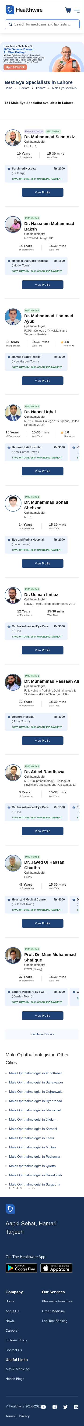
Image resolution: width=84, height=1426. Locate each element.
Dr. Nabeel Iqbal (40, 412)
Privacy (24, 1416)
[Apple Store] (56, 1268)
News (10, 1321)
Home (8, 88)
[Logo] (10, 1209)
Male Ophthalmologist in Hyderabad (35, 1101)
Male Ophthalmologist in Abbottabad (36, 1073)
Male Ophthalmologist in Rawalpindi (35, 1175)
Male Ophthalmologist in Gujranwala (36, 1091)
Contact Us (14, 1350)
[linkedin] (76, 1407)
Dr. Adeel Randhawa (44, 771)
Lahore (40, 88)
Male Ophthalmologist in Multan (32, 1147)
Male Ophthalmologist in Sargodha (34, 1184)
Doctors (24, 88)
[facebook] (54, 1407)
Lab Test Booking (54, 1321)
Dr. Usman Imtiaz (41, 594)
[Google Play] (21, 1268)
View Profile (42, 192)
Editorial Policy (16, 1340)
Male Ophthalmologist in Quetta (32, 1166)
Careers (12, 1330)
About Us (12, 1311)
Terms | (11, 1416)
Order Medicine (53, 1311)
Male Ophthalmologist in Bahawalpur (36, 1082)
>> (33, 1188)
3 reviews (69, 436)
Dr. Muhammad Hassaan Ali (51, 681)
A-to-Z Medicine (17, 1369)
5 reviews (69, 345)
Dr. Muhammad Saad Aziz (49, 137)
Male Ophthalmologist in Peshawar (34, 1156)
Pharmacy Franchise (57, 1301)
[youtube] (43, 1407)
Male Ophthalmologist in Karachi (33, 1129)
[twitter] (65, 1407)
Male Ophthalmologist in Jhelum (32, 1119)
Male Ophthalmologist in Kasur (31, 1138)
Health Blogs (15, 1379)
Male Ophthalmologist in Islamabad (35, 1110)
